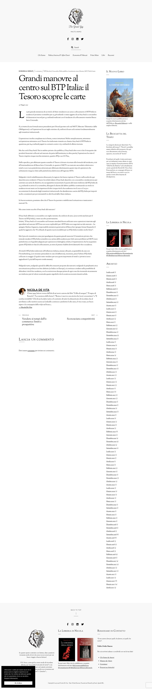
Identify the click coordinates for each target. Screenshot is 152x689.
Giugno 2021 (110, 455)
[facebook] (68, 39)
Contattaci (103, 664)
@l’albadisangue (112, 256)
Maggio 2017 (110, 584)
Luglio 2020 (110, 488)
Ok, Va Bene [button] (18, 683)
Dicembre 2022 (111, 402)
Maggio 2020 (110, 495)
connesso (31, 350)
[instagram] (73, 39)
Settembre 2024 (111, 339)
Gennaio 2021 (110, 471)
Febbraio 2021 (110, 468)
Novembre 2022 (111, 405)
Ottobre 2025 (110, 299)
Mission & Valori (106, 661)
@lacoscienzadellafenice (114, 253)
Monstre (81, 71)
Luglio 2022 (110, 418)
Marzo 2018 (110, 551)
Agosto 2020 (110, 485)
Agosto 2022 (110, 415)
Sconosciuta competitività (81, 317)
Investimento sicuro (73, 71)
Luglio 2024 (110, 342)
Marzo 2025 (110, 322)
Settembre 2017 (111, 571)
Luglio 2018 (110, 541)
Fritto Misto (94, 55)
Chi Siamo (41, 55)
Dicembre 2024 (111, 332)
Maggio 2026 (110, 279)
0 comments (38, 71)
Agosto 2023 (110, 375)
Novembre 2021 (111, 441)
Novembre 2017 (111, 564)
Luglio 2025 (110, 309)
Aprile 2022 (110, 428)
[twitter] (82, 39)
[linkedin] (77, 39)
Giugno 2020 (110, 491)
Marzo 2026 (110, 285)
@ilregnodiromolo (124, 256)
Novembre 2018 (111, 528)
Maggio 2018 (110, 544)
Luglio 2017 (110, 578)
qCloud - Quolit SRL (98, 683)
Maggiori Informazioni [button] (11, 678)
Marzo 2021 (110, 465)
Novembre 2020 (111, 478)
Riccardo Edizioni (121, 123)
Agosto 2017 (110, 574)
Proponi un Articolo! (107, 667)
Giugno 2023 (110, 382)
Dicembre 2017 (111, 561)
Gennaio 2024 (111, 362)
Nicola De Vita (38, 289)
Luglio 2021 (110, 451)
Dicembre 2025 (111, 292)
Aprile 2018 (110, 548)
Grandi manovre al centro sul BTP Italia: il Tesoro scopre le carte (54, 88)
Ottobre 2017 (110, 568)
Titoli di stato (91, 71)
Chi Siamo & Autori (107, 658)
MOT (86, 71)
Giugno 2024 (110, 345)
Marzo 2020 (110, 501)
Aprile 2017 (110, 588)
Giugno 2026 (110, 276)
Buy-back (49, 71)
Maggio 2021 (110, 458)
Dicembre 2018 (111, 524)
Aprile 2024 (110, 352)
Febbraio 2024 (111, 358)
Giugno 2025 (110, 312)
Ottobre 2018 (110, 531)
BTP (45, 71)
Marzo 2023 (110, 392)
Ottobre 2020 (110, 481)
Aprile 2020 (110, 498)
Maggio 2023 (110, 385)
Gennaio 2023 (111, 398)
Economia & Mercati (80, 55)
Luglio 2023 (110, 378)
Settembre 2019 (111, 508)
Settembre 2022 (111, 412)
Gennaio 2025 (110, 329)
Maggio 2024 (110, 349)
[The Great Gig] (76, 26)
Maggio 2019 (110, 515)
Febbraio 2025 (110, 325)
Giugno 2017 (110, 581)
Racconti (111, 55)
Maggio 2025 (110, 315)
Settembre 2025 (111, 302)
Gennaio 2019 (111, 521)
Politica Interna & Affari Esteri (59, 55)
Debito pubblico (63, 71)
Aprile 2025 (110, 319)
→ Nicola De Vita (25, 307)
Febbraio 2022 (111, 432)
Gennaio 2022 (111, 435)
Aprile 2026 (110, 282)
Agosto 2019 (110, 511)
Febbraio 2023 (111, 395)
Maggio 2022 (110, 425)
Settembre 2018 (111, 534)
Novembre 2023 (111, 368)
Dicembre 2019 (111, 505)
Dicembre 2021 (111, 438)
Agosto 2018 (110, 538)
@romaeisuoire (128, 253)
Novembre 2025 (111, 295)
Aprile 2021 (110, 461)
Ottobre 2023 (110, 372)
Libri (103, 55)
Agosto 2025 (110, 305)
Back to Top (76, 610)
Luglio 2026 (110, 272)
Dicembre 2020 (111, 475)
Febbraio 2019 (111, 518)
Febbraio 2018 (111, 554)
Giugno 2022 (110, 422)
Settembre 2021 (111, 448)
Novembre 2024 (111, 335)
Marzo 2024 (110, 355)
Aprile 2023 (110, 388)
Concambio (55, 71)
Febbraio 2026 (111, 289)
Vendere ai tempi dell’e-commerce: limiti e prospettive (34, 320)
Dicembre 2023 (111, 365)
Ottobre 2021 (110, 445)
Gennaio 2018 (111, 558)
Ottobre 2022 (110, 408)
